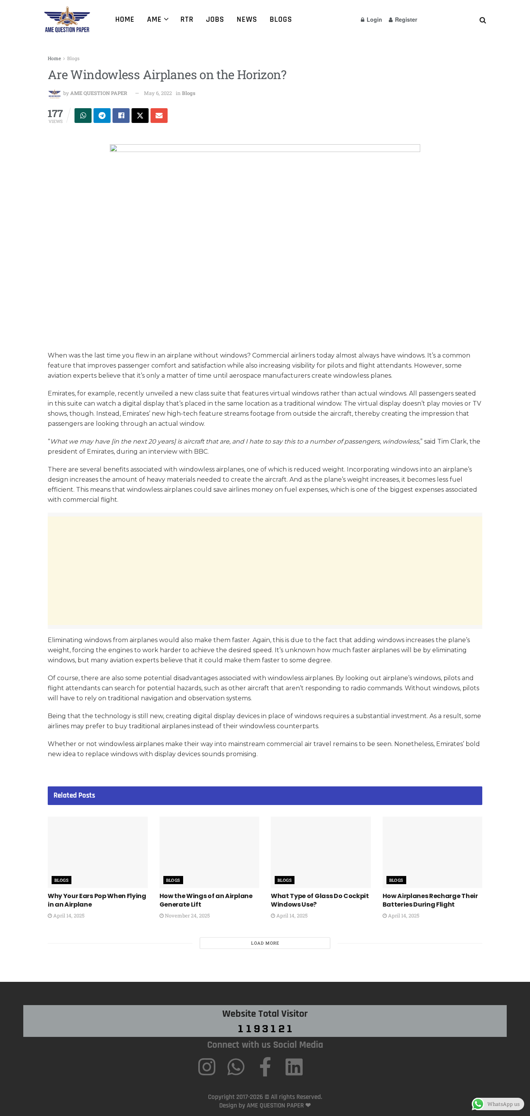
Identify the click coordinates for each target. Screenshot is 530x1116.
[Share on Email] (159, 115)
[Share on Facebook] (121, 115)
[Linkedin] (294, 1066)
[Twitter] (323, 1066)
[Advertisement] (265, 571)
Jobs (215, 19)
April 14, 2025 (68, 915)
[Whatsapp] (236, 1066)
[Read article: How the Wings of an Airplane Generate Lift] (209, 852)
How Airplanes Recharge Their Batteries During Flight (430, 900)
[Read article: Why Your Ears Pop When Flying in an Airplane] (98, 852)
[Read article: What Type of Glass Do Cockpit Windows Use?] (321, 852)
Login (373, 19)
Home (125, 19)
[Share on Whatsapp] (83, 115)
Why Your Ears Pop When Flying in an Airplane (97, 900)
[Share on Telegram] (102, 115)
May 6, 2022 (158, 93)
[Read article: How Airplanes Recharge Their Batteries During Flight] (433, 852)
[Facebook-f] (265, 1066)
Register (405, 19)
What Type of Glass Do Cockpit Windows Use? (320, 900)
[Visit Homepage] (69, 19)
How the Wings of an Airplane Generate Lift (206, 900)
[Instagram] (207, 1066)
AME (154, 19)
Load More (265, 943)
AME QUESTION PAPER (98, 93)
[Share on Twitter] (140, 115)
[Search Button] (483, 19)
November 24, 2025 (187, 915)
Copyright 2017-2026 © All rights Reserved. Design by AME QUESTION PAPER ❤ (265, 1101)
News (247, 19)
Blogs (281, 19)
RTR (187, 19)
